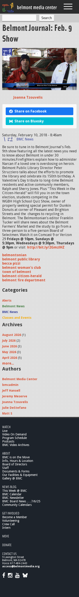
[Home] (29, 7)
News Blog (9, 487)
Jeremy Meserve (14, 396)
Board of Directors (14, 464)
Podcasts (8, 441)
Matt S (7, 413)
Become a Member (14, 517)
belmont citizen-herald (22, 276)
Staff (5, 468)
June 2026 (9, 346)
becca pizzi (11, 263)
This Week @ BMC (14, 490)
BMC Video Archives (15, 445)
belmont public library (21, 259)
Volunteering (10, 520)
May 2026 (9, 352)
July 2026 (9, 340)
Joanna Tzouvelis (28, 97)
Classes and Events (16, 317)
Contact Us (9, 553)
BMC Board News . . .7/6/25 (21, 501)
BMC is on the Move (16, 457)
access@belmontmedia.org (21, 566)
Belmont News (13, 306)
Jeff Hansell (11, 390)
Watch (6, 427)
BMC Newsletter (13, 497)
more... (8, 363)
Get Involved (10, 513)
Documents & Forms (15, 471)
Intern (6, 527)
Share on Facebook (30, 111)
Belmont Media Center (19, 379)
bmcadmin (10, 385)
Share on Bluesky (29, 121)
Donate (7, 545)
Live (4, 431)
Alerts (6, 300)
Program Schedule (14, 438)
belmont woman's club (21, 267)
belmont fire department (23, 280)
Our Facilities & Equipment (20, 475)
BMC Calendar (12, 494)
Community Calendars (17, 505)
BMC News (24, 139)
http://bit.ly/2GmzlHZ (46, 247)
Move (5, 536)
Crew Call (8, 524)
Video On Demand (14, 434)
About (6, 453)
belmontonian (14, 255)
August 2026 (11, 335)
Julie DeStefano (14, 407)
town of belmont (16, 272)
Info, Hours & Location (17, 460)
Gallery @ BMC (12, 478)
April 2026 (9, 357)
